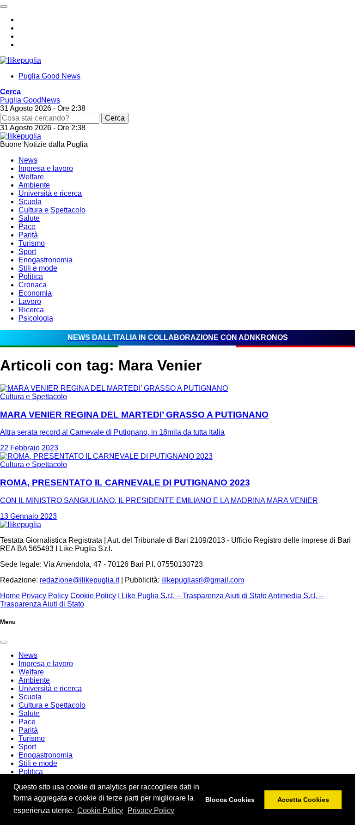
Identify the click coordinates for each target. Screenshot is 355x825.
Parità (28, 235)
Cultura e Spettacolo (52, 210)
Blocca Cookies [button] (230, 799)
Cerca (115, 118)
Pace (27, 227)
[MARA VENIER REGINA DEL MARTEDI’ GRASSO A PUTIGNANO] (114, 388)
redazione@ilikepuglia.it (79, 580)
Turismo (31, 243)
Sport (27, 251)
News (27, 160)
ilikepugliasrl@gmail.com (202, 580)
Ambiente (34, 185)
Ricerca (31, 310)
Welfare (31, 177)
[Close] (3, 642)
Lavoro (29, 301)
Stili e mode (37, 268)
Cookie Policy (100, 810)
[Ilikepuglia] (20, 60)
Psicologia (35, 318)
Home (10, 596)
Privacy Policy (151, 810)
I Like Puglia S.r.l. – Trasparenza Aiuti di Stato (192, 596)
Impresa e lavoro (45, 168)
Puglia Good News (49, 76)
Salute (29, 218)
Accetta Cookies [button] (303, 799)
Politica (30, 276)
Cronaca (32, 285)
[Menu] (3, 6)
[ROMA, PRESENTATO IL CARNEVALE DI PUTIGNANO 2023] (106, 456)
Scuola (30, 202)
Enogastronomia (45, 260)
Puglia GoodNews (30, 100)
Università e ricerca (50, 193)
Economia (35, 293)
